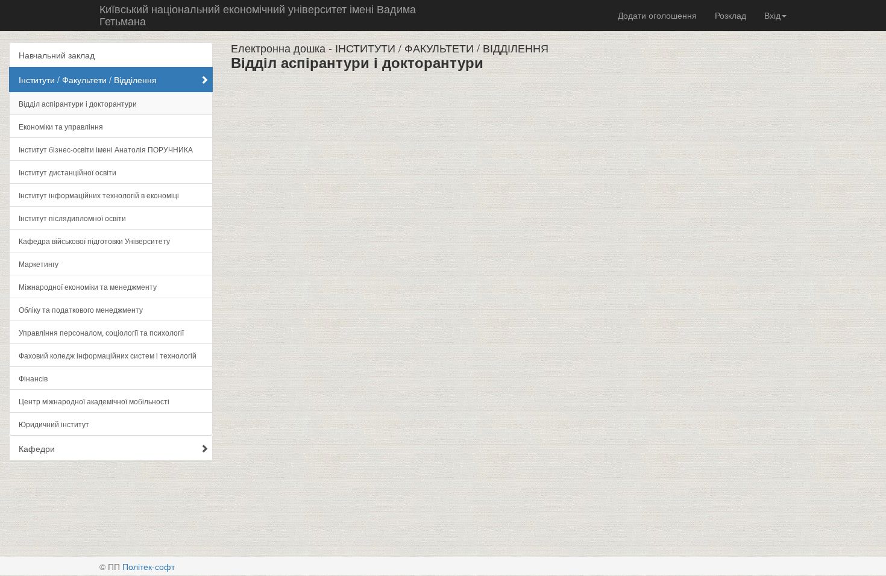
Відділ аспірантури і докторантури (78, 103)
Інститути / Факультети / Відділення (88, 80)
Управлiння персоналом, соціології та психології (101, 332)
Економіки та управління (61, 126)
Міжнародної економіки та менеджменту (88, 286)
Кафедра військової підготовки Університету (94, 241)
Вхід (772, 15)
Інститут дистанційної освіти (67, 172)
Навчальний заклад (57, 55)
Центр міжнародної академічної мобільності (94, 401)
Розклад (730, 15)
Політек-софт (148, 566)
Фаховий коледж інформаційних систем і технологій (107, 355)
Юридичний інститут (54, 424)
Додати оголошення (657, 15)
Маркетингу (38, 263)
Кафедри (37, 448)
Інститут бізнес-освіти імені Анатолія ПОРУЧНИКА (106, 149)
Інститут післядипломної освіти (72, 218)
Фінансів (33, 378)
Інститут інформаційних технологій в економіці (99, 195)
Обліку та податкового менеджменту (81, 309)
